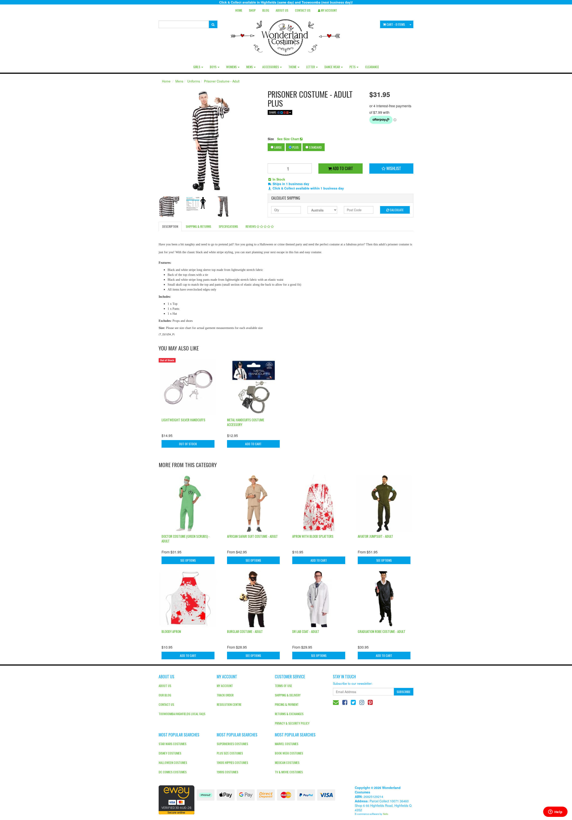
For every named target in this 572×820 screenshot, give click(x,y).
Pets (352, 66)
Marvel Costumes (286, 743)
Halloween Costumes (173, 762)
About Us (282, 10)
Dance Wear (332, 66)
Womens (231, 66)
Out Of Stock (188, 443)
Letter (310, 66)
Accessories (271, 66)
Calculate (396, 209)
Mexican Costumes (287, 762)
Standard (315, 147)
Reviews (251, 226)
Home (238, 10)
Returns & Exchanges (289, 713)
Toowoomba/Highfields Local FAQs (182, 713)
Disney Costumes (170, 753)
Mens (249, 66)
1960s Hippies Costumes (232, 762)
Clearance (372, 66)
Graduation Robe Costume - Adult (381, 631)
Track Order (225, 695)
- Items (396, 24)
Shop (252, 10)
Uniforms (193, 81)
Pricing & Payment (287, 704)
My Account (225, 685)
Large (277, 147)
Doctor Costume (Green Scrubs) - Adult (186, 538)
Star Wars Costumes (172, 743)
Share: (273, 112)
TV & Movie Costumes (289, 771)
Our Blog (165, 695)
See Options (188, 560)
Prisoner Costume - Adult (222, 81)
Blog (265, 10)
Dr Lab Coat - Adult (305, 631)
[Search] (213, 24)
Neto (385, 814)
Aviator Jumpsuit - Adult (375, 536)
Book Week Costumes (289, 753)
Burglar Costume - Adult (245, 631)
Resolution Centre (229, 704)
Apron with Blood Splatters (312, 536)
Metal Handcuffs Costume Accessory (245, 422)
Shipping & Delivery (288, 695)
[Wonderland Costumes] (286, 36)
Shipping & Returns (198, 226)
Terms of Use (283, 685)
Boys (213, 66)
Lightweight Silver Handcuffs (183, 419)
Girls (197, 66)
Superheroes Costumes (232, 743)
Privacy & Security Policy (292, 723)
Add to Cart (342, 168)
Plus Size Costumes (230, 753)
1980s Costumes (227, 771)
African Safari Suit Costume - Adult (252, 536)
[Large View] (169, 206)
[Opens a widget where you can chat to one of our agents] (555, 812)
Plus (295, 147)
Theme (292, 66)
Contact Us (302, 10)
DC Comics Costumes (173, 771)
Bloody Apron (171, 631)
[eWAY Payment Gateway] (176, 799)
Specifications (228, 226)
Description (170, 226)
